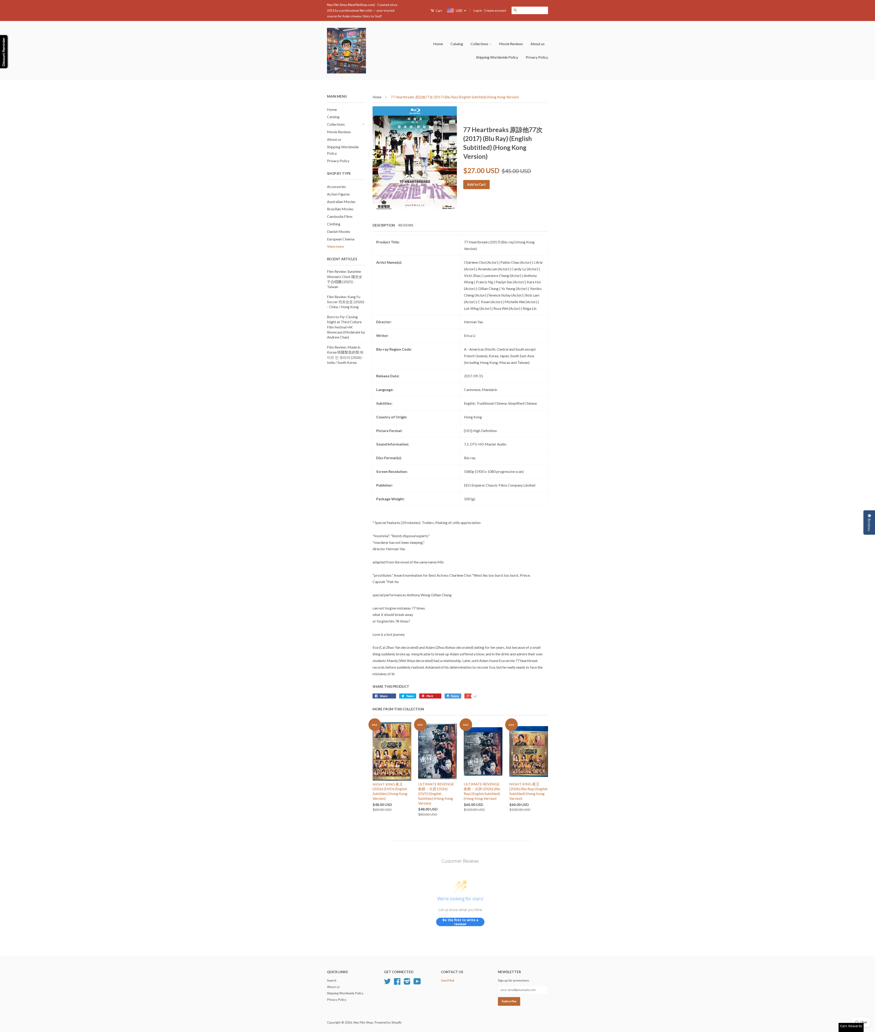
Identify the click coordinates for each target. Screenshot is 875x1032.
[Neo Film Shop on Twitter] (387, 983)
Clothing (333, 224)
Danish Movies (338, 231)
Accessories (336, 186)
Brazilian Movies (340, 209)
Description (384, 225)
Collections (480, 44)
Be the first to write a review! (460, 922)
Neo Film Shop (363, 1022)
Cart (438, 11)
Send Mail (447, 980)
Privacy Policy (537, 57)
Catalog (456, 44)
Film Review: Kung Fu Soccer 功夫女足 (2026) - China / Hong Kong (345, 301)
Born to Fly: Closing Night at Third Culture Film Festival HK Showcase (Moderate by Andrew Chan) (346, 327)
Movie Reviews (511, 44)
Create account (495, 10)
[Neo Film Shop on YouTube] (417, 983)
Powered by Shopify (388, 1022)
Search (331, 980)
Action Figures (338, 194)
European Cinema (340, 239)
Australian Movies (341, 201)
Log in (478, 10)
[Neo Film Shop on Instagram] (407, 983)
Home (438, 44)
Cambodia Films (340, 216)
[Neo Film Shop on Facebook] (397, 983)
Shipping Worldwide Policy (497, 57)
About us (537, 44)
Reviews (405, 225)
